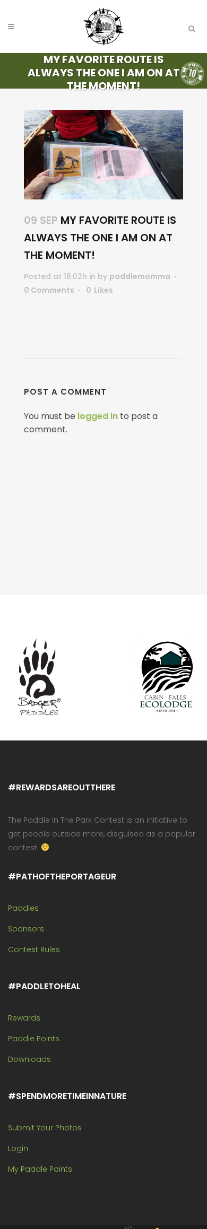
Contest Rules (34, 949)
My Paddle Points (40, 1169)
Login (18, 1148)
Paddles (23, 908)
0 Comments (49, 290)
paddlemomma (139, 276)
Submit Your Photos (45, 1127)
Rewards (24, 1018)
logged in (97, 416)
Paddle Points (33, 1038)
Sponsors (26, 928)
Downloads (29, 1059)
